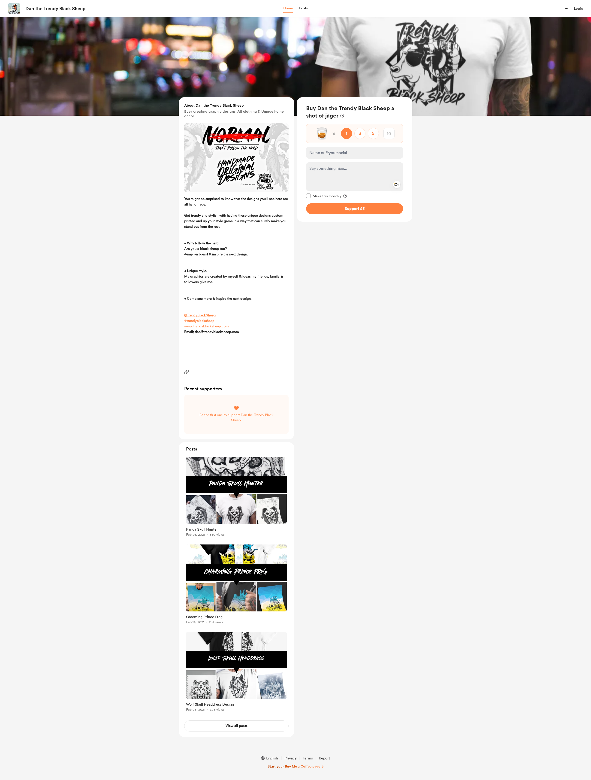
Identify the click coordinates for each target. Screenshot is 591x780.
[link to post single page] (236, 497)
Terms (308, 758)
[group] (236, 497)
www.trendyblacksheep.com (206, 326)
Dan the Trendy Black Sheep (55, 8)
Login (578, 8)
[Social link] (186, 372)
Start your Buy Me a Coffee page (294, 766)
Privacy (290, 758)
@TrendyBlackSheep (200, 315)
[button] (288, 8)
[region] (354, 159)
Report (324, 758)
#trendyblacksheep (199, 321)
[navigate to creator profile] (14, 8)
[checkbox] (323, 196)
